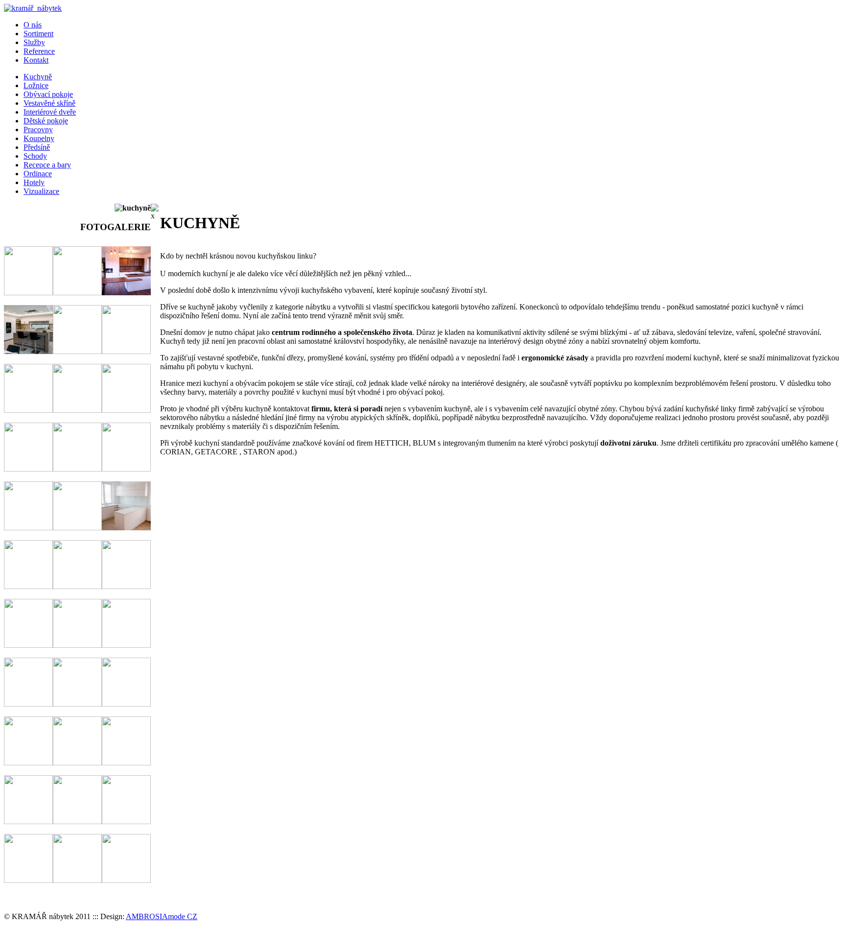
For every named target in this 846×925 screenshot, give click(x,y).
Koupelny (39, 138)
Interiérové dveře (50, 112)
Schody (35, 156)
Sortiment (38, 33)
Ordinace (38, 173)
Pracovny (38, 129)
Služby (34, 42)
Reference (39, 51)
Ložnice (36, 85)
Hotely (34, 182)
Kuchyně (38, 76)
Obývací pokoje (48, 94)
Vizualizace (41, 191)
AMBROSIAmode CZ (161, 916)
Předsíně (37, 147)
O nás (33, 25)
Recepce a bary (47, 165)
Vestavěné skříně (49, 103)
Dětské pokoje (46, 121)
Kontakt (36, 60)
